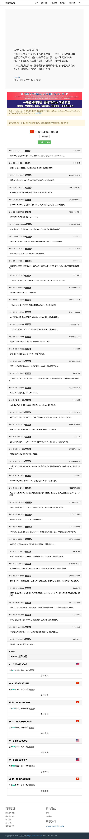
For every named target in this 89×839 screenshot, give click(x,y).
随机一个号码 (45, 142)
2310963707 (20, 760)
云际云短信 (10, 3)
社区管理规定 (10, 816)
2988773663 (20, 664)
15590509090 (24, 721)
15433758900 (23, 702)
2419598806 (20, 741)
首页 (36, 3)
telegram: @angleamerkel (55, 826)
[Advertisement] (44, 30)
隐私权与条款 (10, 813)
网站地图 (49, 816)
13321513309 (23, 779)
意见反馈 (8, 823)
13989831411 (22, 683)
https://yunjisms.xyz (34, 836)
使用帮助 (72, 3)
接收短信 (44, 676)
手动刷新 (45, 136)
